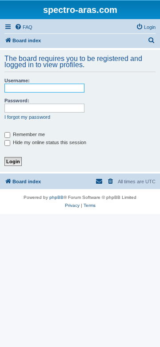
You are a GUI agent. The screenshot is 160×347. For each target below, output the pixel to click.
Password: (16, 100)
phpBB (56, 197)
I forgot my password (27, 117)
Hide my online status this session (49, 142)
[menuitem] (23, 27)
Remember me (28, 134)
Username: (17, 80)
